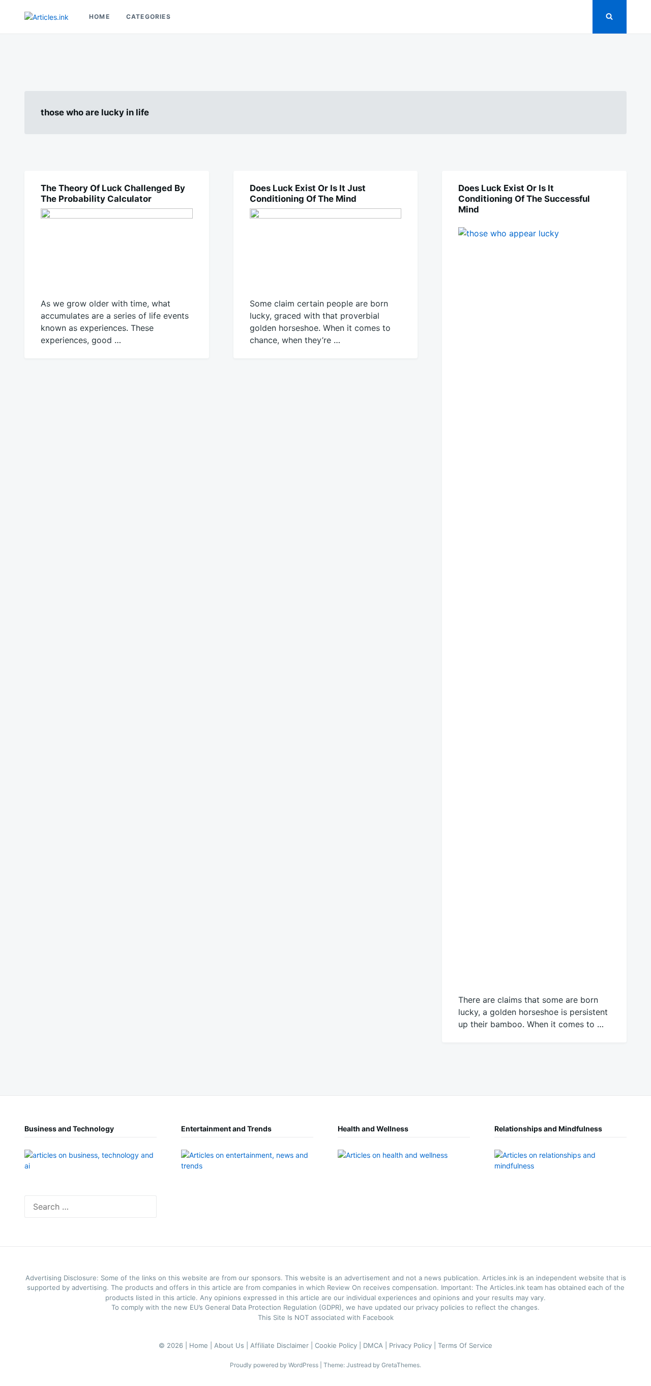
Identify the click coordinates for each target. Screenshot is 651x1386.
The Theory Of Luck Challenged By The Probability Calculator (113, 193)
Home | (201, 1345)
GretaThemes (400, 1365)
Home (99, 16)
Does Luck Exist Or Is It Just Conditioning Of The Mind (308, 193)
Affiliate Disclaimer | (282, 1345)
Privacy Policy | (413, 1345)
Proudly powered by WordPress (275, 1365)
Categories (148, 16)
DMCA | (376, 1345)
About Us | (232, 1345)
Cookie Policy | (339, 1345)
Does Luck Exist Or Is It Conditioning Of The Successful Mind (524, 198)
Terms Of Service (465, 1345)
